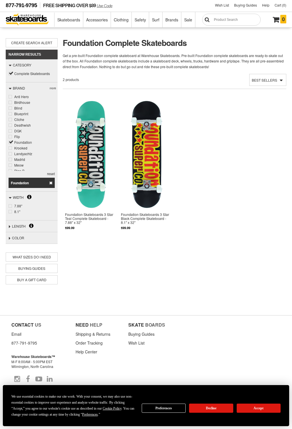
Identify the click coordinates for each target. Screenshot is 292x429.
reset (51, 173)
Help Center (86, 352)
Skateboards (68, 20)
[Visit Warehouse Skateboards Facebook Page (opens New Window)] (28, 379)
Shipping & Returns (93, 334)
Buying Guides (245, 5)
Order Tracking (89, 343)
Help (265, 5)
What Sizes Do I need (32, 256)
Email (16, 334)
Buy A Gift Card (31, 279)
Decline (211, 408)
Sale (188, 20)
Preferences (163, 408)
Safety (140, 20)
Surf (155, 20)
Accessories (97, 20)
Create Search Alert (31, 42)
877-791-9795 (21, 5)
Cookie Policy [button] (112, 408)
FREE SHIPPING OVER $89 (77, 5)
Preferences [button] (90, 414)
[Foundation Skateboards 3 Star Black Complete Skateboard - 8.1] (147, 169)
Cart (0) (280, 5)
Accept (258, 408)
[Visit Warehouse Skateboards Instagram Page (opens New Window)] (17, 379)
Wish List (222, 5)
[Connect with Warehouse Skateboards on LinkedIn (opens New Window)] (49, 379)
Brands (171, 20)
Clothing (121, 20)
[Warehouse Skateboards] (30, 20)
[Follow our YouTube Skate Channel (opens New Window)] (39, 379)
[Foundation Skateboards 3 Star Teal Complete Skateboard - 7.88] (91, 169)
